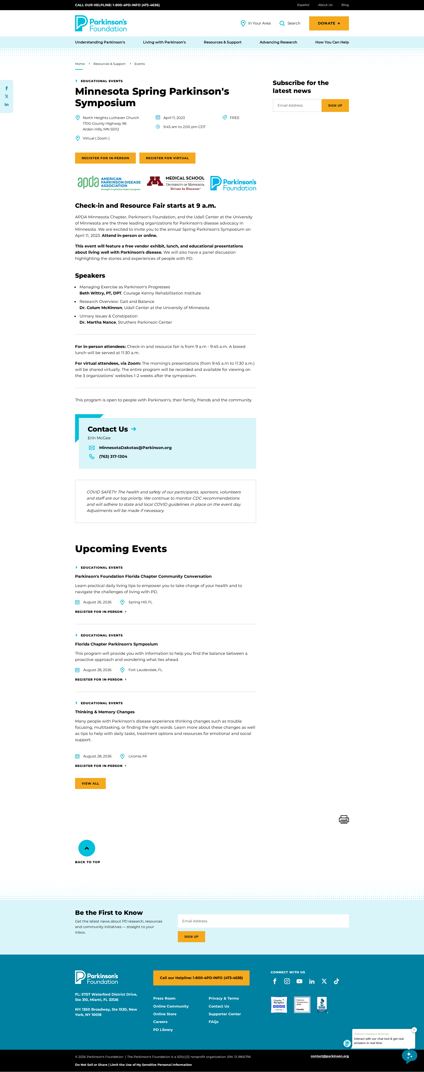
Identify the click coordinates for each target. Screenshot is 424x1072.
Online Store (164, 1014)
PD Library (163, 1030)
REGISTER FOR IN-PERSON (105, 158)
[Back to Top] (86, 848)
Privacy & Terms (224, 998)
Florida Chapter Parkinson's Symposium (116, 644)
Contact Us (219, 1006)
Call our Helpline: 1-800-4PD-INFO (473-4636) (117, 5)
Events (139, 64)
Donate (326, 23)
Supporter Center (225, 1014)
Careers (160, 1022)
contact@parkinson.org (330, 1056)
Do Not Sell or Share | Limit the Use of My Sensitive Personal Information (133, 1065)
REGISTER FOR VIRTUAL (167, 158)
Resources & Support (109, 64)
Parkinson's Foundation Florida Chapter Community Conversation (143, 576)
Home (80, 64)
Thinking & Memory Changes (105, 712)
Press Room (164, 998)
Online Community (171, 1006)
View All (90, 783)
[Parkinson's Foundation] (101, 23)
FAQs (214, 1022)
